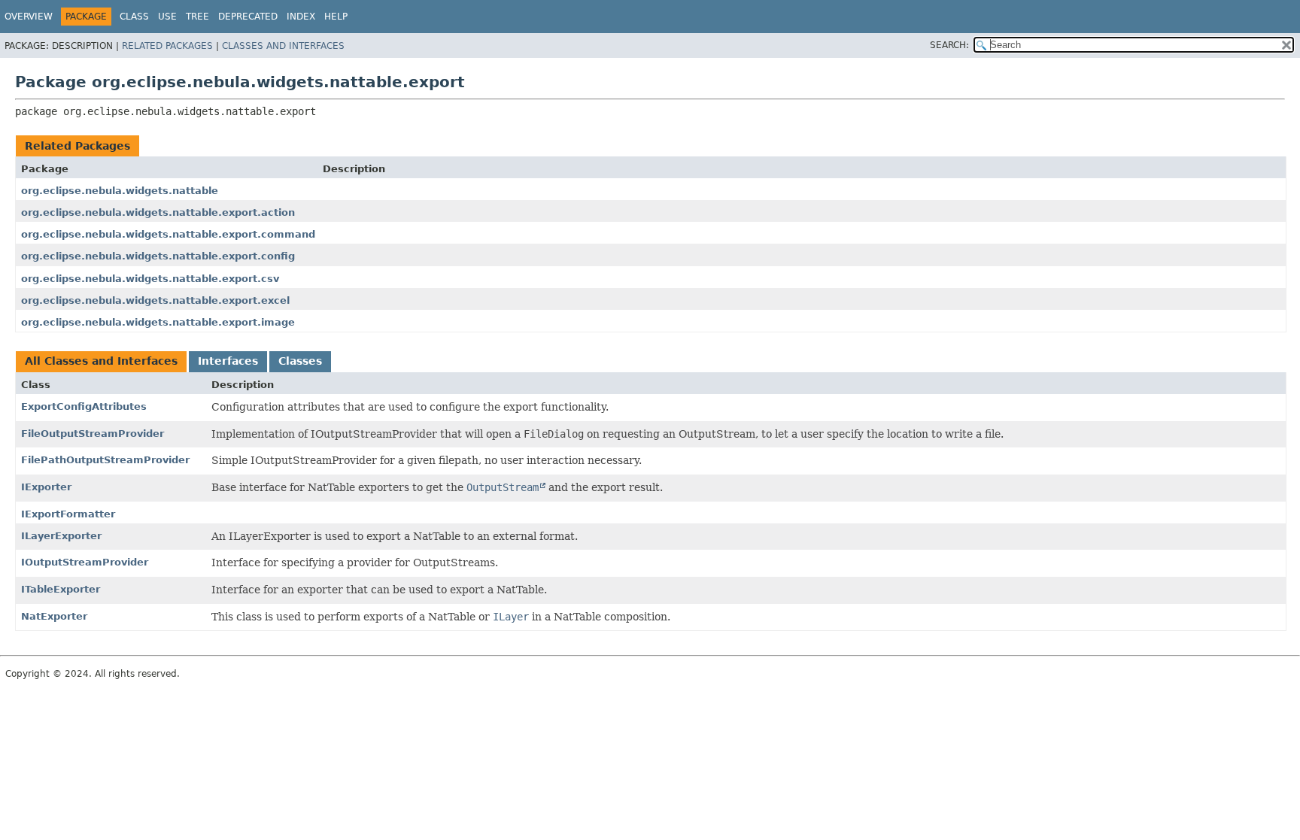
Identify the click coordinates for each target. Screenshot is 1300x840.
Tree (197, 16)
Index (301, 16)
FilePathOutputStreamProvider (105, 459)
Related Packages (167, 46)
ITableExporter (60, 589)
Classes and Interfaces (283, 46)
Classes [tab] (300, 361)
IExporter (46, 487)
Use (167, 16)
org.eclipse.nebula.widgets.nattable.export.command (168, 234)
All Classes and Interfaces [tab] (101, 361)
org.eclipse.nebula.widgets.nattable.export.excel (155, 300)
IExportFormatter (68, 514)
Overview (29, 16)
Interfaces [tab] (228, 361)
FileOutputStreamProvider (92, 433)
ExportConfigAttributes (84, 406)
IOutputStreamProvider (84, 562)
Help (336, 16)
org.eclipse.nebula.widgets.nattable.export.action (158, 212)
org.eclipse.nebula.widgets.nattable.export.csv (150, 278)
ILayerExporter (61, 535)
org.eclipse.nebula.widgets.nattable (119, 190)
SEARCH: (949, 45)
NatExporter (54, 616)
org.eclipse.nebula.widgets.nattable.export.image (158, 322)
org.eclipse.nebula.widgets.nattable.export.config (158, 256)
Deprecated (248, 16)
